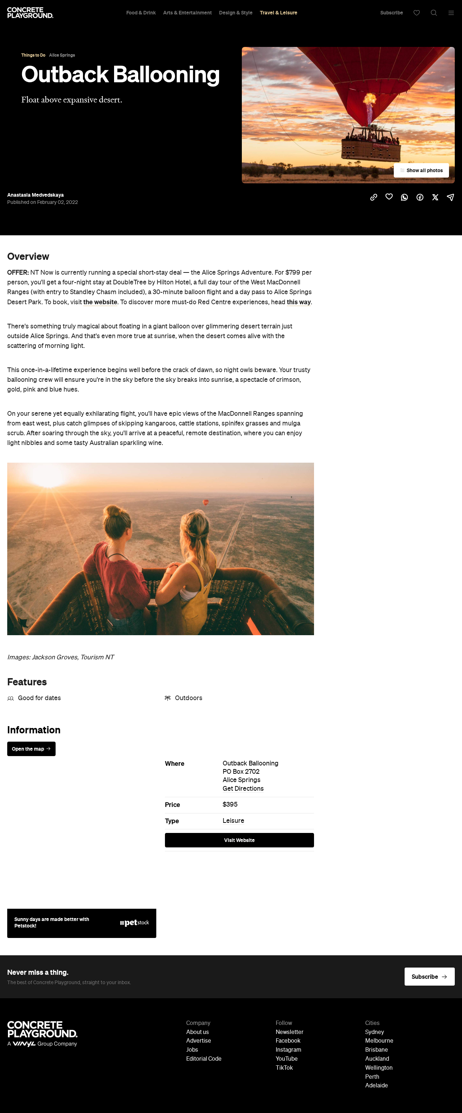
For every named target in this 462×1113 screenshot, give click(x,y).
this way (299, 302)
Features (27, 682)
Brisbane (376, 1050)
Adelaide (376, 1086)
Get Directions (243, 789)
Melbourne (379, 1041)
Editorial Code (204, 1059)
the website (100, 302)
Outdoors (188, 698)
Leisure (233, 821)
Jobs (192, 1050)
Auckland (377, 1059)
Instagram (288, 1050)
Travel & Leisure (278, 13)
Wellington (379, 1068)
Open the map (28, 749)
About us (197, 1032)
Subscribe (391, 13)
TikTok (284, 1068)
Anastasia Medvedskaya (35, 195)
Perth (372, 1077)
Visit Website (239, 840)
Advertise (198, 1041)
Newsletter (290, 1032)
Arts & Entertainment (187, 13)
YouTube (287, 1059)
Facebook (288, 1041)
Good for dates (39, 698)
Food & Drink (141, 13)
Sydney (374, 1032)
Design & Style (236, 13)
